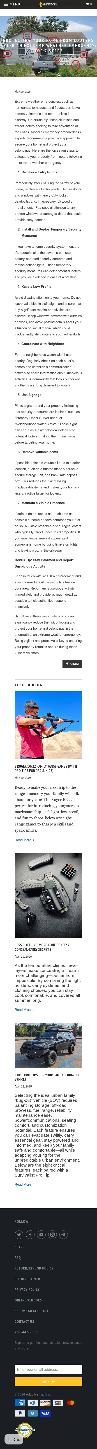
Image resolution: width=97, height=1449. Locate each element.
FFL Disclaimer (27, 1279)
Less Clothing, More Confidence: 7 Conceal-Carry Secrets (42, 947)
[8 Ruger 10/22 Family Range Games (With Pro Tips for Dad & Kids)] (48, 760)
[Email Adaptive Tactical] (64, 1234)
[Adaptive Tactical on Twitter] (20, 1234)
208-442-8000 (26, 1332)
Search (21, 1247)
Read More (23, 839)
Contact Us (24, 1321)
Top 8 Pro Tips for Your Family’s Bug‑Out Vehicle (48, 1077)
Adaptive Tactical (38, 1394)
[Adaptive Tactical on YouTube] (42, 1234)
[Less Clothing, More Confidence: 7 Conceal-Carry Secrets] (48, 938)
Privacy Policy (27, 1289)
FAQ (18, 1257)
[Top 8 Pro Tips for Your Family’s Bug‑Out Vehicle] (48, 1068)
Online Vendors (28, 1300)
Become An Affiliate (32, 1310)
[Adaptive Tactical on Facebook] (31, 1234)
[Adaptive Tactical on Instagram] (53, 1234)
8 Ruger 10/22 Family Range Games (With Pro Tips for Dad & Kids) (46, 768)
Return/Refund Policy (34, 1268)
